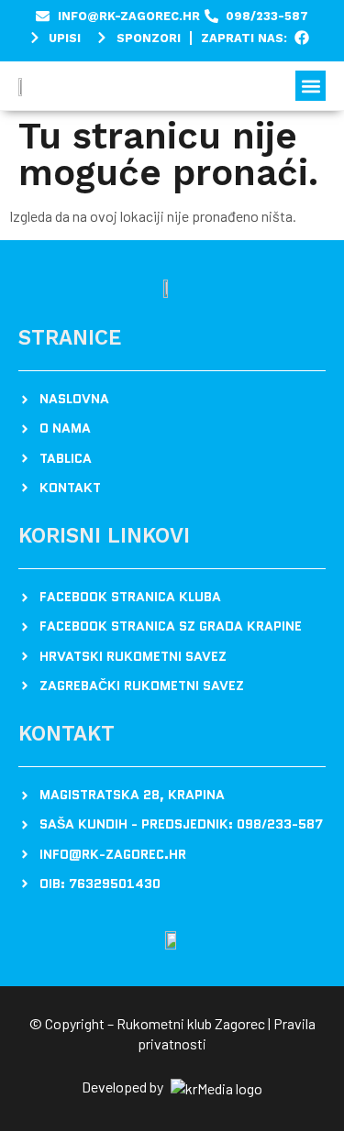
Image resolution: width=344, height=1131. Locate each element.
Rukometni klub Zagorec (191, 1023)
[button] (310, 86)
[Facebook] (301, 37)
